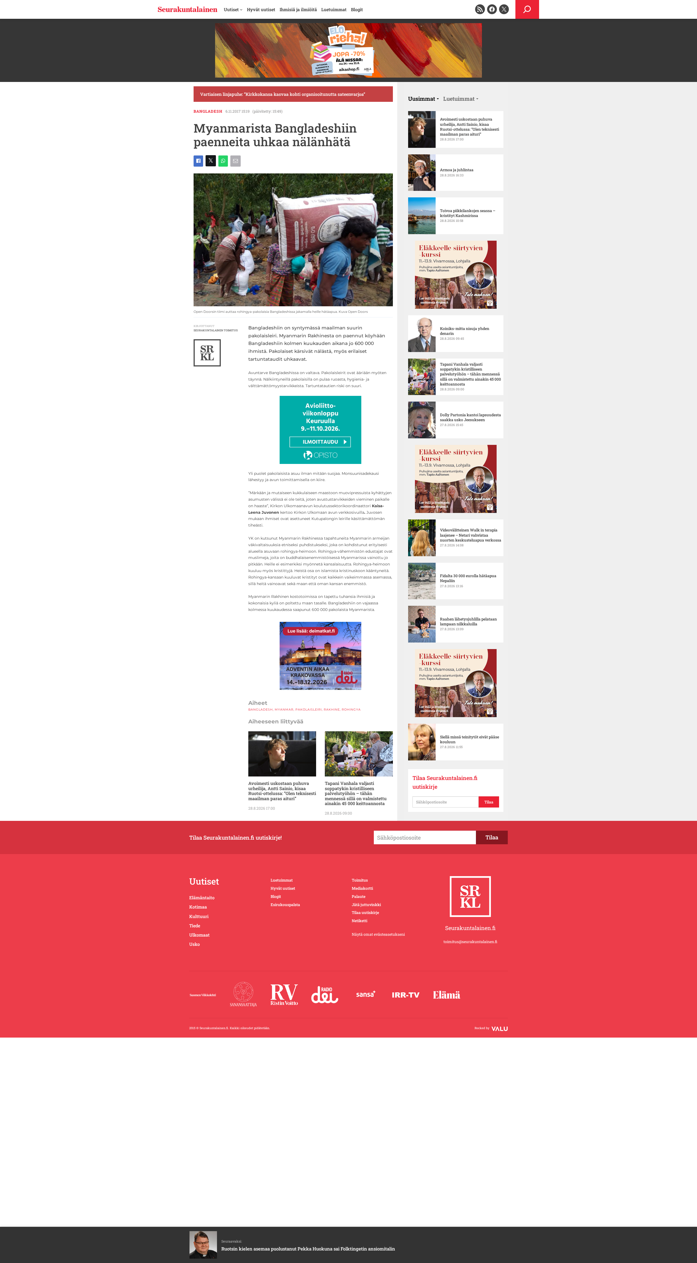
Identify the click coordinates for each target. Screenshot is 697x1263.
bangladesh (208, 111)
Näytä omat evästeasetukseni (378, 934)
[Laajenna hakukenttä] (527, 9)
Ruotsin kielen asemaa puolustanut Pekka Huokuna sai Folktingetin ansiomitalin (308, 1249)
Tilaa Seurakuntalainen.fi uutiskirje (445, 782)
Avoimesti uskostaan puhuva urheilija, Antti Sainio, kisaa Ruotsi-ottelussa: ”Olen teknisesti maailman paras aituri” (282, 791)
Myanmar (284, 709)
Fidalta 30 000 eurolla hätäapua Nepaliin (468, 578)
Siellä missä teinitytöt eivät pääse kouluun (469, 739)
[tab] (423, 98)
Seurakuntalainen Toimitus (216, 330)
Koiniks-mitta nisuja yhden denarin (464, 331)
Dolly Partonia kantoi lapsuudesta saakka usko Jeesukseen (470, 417)
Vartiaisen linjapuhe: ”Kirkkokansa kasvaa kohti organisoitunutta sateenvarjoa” (282, 94)
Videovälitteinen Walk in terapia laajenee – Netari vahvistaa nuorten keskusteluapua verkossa (470, 535)
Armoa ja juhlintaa (456, 169)
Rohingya (351, 709)
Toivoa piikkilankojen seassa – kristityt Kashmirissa (467, 213)
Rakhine (332, 709)
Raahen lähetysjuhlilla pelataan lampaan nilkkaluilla (468, 621)
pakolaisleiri (308, 709)
